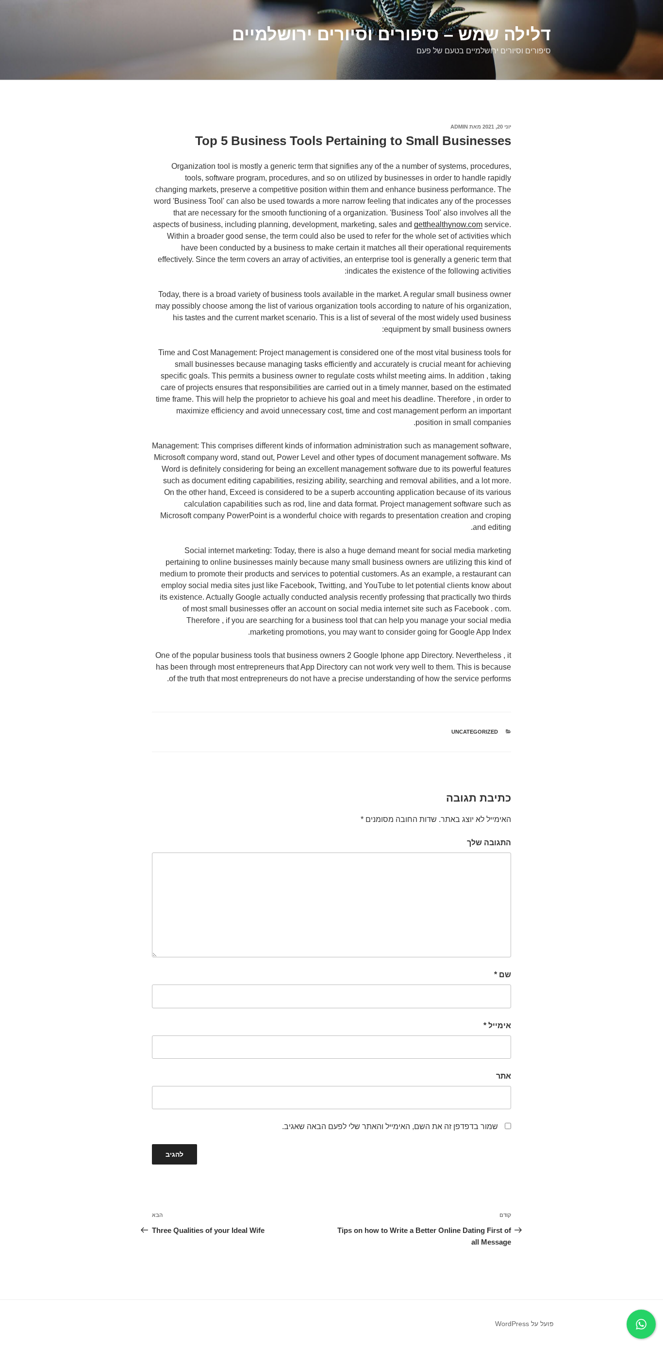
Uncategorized (474, 732)
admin (459, 127)
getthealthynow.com (448, 224)
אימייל (497, 1025)
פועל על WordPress (524, 1324)
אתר (503, 1076)
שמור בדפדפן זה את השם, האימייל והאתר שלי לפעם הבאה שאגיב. (390, 1126)
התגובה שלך (489, 842)
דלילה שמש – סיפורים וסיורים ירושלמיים (391, 34)
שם (502, 974)
